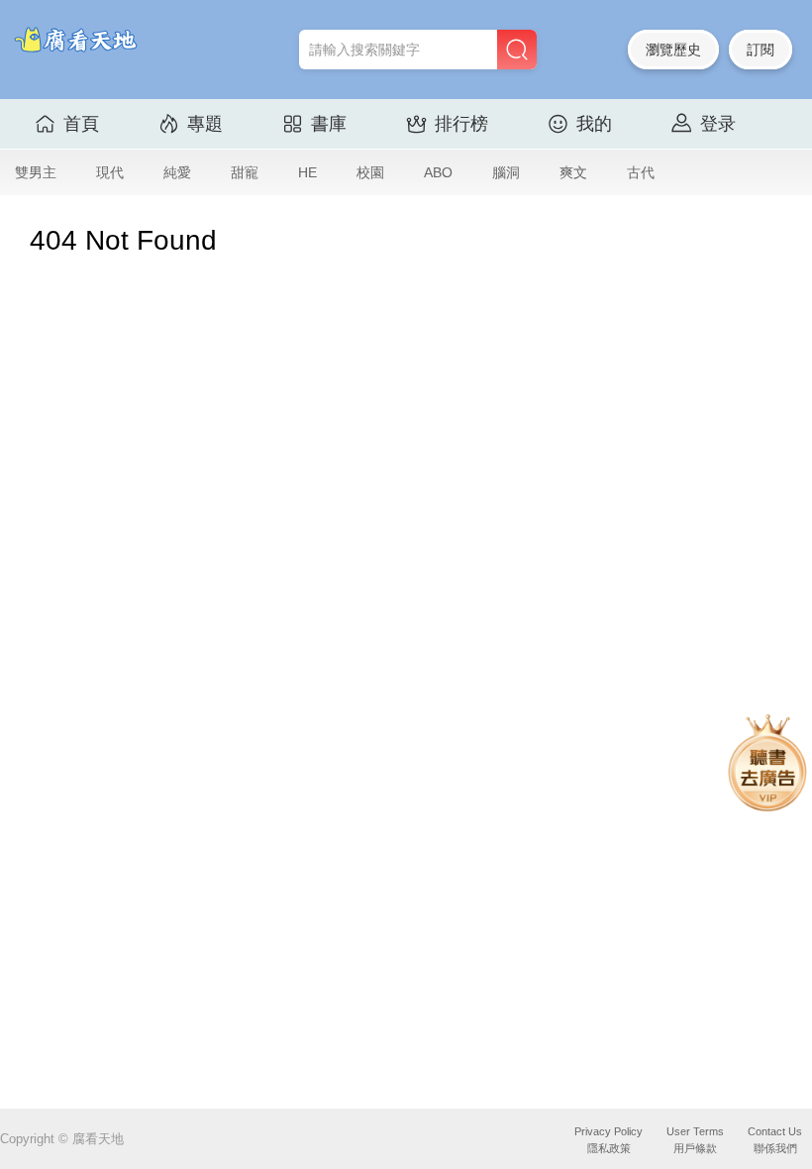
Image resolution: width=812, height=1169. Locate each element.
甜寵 (244, 172)
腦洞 (506, 172)
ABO (438, 172)
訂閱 (760, 49)
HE (307, 172)
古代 (641, 172)
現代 (110, 172)
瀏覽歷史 (673, 49)
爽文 (573, 172)
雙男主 (35, 172)
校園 (370, 172)
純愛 (177, 172)
